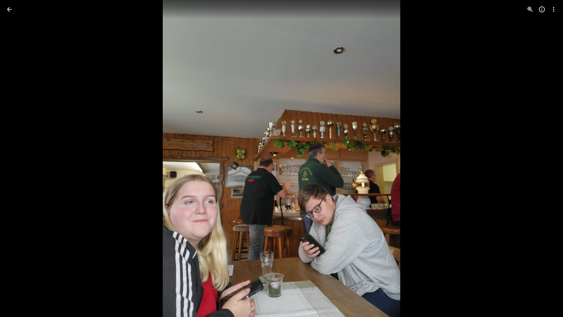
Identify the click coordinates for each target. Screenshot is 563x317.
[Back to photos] (9, 9)
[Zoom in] (530, 9)
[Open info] (542, 9)
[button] (16, 158)
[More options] (553, 9)
